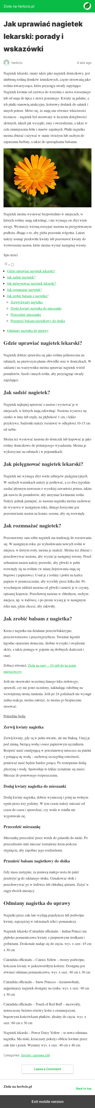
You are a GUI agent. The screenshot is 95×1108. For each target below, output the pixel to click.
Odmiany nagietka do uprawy (28, 330)
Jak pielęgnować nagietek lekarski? (31, 283)
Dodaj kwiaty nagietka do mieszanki (36, 308)
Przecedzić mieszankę (26, 314)
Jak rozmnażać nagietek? (24, 289)
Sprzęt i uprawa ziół (35, 1055)
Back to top (83, 1088)
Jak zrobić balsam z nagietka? (27, 295)
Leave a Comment (47, 1069)
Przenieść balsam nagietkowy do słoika (38, 320)
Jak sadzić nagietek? (21, 277)
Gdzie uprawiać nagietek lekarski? (31, 270)
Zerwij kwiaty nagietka (27, 302)
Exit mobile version (48, 1101)
